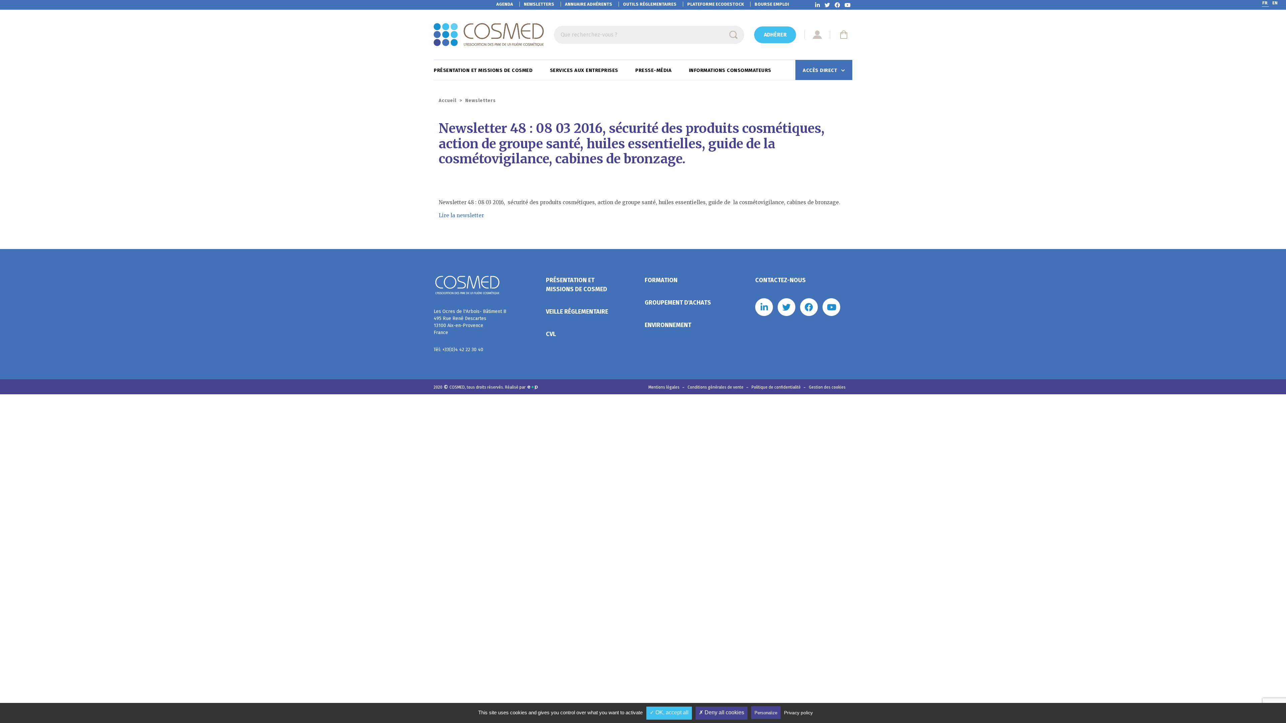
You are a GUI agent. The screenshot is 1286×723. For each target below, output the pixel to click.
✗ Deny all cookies (721, 712)
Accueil (447, 100)
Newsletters (539, 4)
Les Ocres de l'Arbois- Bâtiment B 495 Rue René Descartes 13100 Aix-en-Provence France (470, 322)
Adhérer (775, 34)
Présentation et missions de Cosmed (484, 70)
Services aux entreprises (585, 70)
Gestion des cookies (827, 387)
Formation (661, 280)
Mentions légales (664, 387)
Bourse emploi (772, 4)
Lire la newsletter (461, 215)
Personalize (766, 712)
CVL (551, 334)
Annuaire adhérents (588, 4)
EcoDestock (715, 4)
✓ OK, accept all (669, 712)
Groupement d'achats (678, 302)
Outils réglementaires (649, 4)
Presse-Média (654, 70)
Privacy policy (798, 712)
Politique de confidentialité (777, 387)
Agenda (504, 4)
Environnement (668, 325)
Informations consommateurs (731, 70)
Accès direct (821, 70)
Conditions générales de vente (716, 387)
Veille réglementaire (577, 311)
